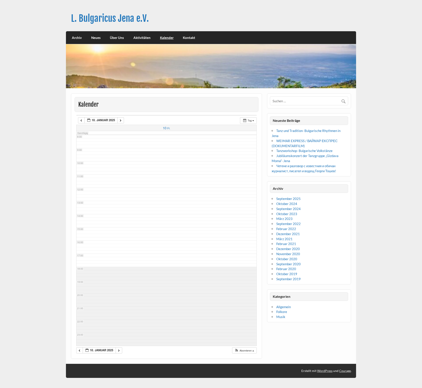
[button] (244, 350)
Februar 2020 (286, 269)
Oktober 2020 (286, 259)
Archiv (77, 38)
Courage (345, 371)
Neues (96, 38)
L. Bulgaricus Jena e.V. (110, 18)
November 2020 (288, 254)
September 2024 (288, 209)
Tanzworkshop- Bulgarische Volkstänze (304, 151)
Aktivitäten (142, 38)
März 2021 (284, 239)
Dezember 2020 (288, 249)
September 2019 (288, 279)
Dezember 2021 (288, 234)
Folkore (281, 312)
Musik (280, 317)
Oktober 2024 (286, 204)
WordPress (325, 371)
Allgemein (283, 307)
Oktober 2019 (286, 274)
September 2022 (288, 224)
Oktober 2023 (286, 214)
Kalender (167, 38)
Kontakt (189, 38)
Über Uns (117, 38)
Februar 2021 (286, 244)
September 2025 (288, 199)
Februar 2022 (286, 229)
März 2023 (284, 219)
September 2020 (288, 264)
